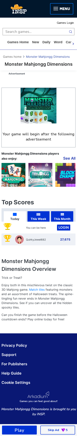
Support (8, 354)
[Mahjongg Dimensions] (40, 175)
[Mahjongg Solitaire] (13, 175)
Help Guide (11, 373)
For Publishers (14, 364)
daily (46, 42)
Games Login (65, 23)
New (35, 42)
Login (63, 227)
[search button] (70, 31)
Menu (65, 9)
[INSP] (19, 9)
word (58, 42)
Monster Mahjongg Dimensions (48, 56)
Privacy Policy (14, 345)
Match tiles (37, 289)
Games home (18, 42)
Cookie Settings (15, 382)
